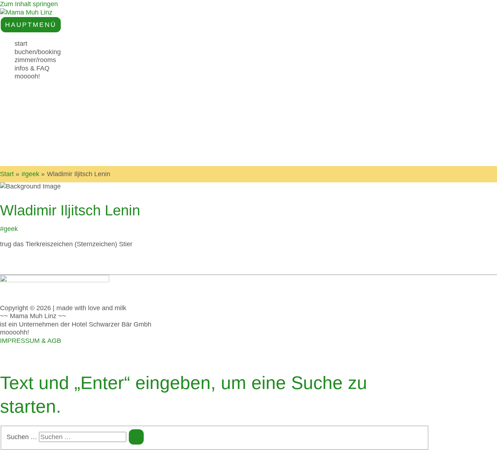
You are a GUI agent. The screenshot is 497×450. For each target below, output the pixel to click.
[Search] (136, 437)
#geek (9, 228)
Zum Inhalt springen (29, 4)
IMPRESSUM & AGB (30, 340)
